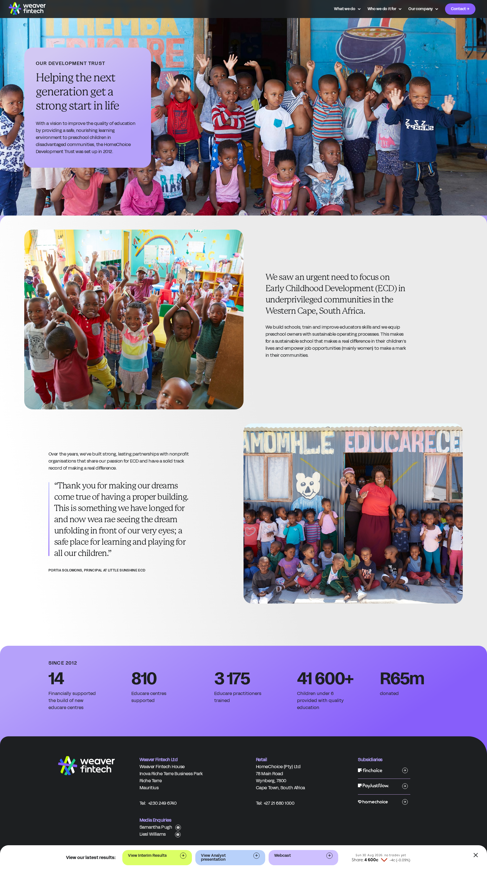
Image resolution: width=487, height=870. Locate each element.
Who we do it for (382, 9)
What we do (344, 9)
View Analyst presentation (213, 857)
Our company (420, 9)
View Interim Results (147, 855)
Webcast (282, 855)
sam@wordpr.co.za (178, 827)
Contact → (460, 9)
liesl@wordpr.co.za (178, 834)
